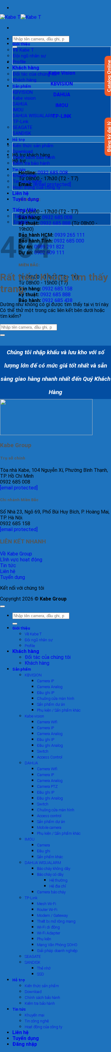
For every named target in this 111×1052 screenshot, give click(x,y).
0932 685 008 (53, 173)
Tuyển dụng (25, 199)
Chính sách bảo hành (34, 157)
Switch (42, 751)
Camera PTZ (47, 786)
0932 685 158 (57, 289)
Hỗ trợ (18, 139)
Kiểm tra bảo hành (31, 163)
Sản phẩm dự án (51, 704)
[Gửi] (2, 335)
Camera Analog (50, 686)
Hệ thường (58, 880)
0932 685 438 (57, 300)
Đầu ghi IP (45, 692)
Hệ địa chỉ (57, 886)
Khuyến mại (24, 175)
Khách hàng (25, 68)
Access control (49, 815)
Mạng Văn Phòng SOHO (57, 944)
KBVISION (23, 92)
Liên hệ (20, 193)
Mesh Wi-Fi (46, 903)
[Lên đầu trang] (2, 606)
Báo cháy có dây (50, 874)
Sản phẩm (21, 86)
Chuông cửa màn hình (55, 698)
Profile (19, 61)
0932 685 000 (69, 241)
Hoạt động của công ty (36, 187)
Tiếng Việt (24, 210)
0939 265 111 (70, 235)
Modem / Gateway (52, 915)
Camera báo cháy (51, 892)
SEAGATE (22, 127)
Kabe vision (24, 98)
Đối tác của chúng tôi (35, 74)
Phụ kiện (44, 939)
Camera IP (45, 681)
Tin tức (19, 169)
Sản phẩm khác (50, 856)
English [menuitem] (20, 222)
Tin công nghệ (27, 181)
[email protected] (19, 488)
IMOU (18, 110)
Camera (43, 845)
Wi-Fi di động (48, 927)
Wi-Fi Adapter (48, 933)
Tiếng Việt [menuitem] (24, 216)
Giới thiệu (21, 44)
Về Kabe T (23, 50)
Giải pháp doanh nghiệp (57, 950)
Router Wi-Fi (47, 909)
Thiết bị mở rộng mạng (56, 921)
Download (23, 151)
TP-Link (20, 121)
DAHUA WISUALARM (34, 116)
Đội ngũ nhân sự (29, 56)
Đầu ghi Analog (50, 745)
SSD (40, 974)
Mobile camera (49, 827)
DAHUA (20, 104)
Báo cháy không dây (53, 868)
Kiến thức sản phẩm (33, 145)
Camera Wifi (47, 722)
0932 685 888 (55, 223)
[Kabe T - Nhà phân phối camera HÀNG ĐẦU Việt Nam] (20, 17)
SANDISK (22, 133)
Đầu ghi (43, 851)
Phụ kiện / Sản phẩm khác (58, 710)
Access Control (49, 757)
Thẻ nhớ (44, 968)
